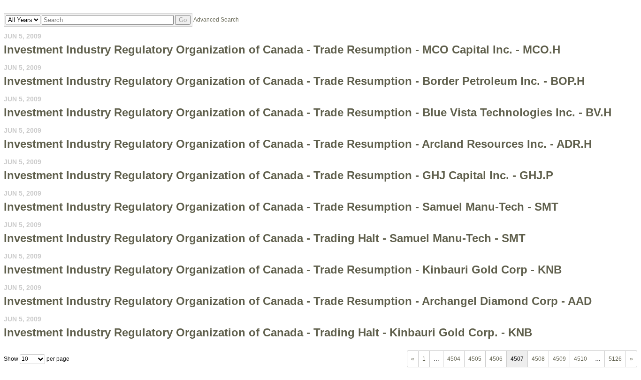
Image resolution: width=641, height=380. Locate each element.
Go (183, 19)
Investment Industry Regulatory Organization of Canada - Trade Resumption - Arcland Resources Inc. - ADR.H (298, 143)
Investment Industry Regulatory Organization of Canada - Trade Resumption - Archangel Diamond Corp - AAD (298, 301)
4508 (538, 359)
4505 (474, 359)
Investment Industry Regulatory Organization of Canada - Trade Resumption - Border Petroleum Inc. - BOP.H (294, 81)
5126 (615, 359)
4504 (453, 359)
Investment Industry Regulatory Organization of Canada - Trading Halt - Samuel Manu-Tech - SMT (265, 238)
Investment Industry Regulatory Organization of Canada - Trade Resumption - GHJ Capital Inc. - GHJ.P (278, 175)
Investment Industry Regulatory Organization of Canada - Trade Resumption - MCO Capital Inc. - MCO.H (282, 49)
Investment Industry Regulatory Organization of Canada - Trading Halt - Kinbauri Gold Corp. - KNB (268, 332)
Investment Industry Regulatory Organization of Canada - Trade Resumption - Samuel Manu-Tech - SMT (281, 206)
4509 (559, 359)
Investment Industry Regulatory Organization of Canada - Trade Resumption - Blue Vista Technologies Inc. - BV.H (307, 112)
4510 (580, 359)
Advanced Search (216, 19)
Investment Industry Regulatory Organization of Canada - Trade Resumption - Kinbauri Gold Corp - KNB (283, 269)
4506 (496, 359)
